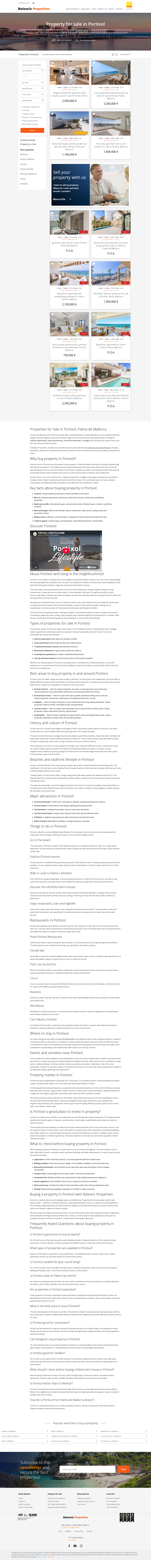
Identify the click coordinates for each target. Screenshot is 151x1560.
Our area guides (111, 1501)
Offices (20, 1498)
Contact (119, 9)
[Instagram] (81, 1546)
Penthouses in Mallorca (109, 1441)
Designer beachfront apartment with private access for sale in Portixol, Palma (69, 94)
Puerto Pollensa (27, 159)
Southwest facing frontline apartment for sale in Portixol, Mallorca (69, 397)
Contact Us (21, 1501)
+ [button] (24, 3)
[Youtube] (75, 1546)
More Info (59, 199)
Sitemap (89, 1531)
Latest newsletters (112, 1507)
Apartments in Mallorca (109, 1431)
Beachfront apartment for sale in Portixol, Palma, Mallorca (111, 346)
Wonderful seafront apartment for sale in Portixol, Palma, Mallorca (111, 295)
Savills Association (24, 1504)
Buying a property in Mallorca (57, 1507)
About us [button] (102, 9)
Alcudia (23, 164)
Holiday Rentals (27, 140)
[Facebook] (69, 1546)
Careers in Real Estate (25, 1507)
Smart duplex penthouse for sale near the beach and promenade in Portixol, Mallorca (69, 347)
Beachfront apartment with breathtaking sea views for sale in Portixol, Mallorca (69, 296)
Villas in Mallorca (57, 1431)
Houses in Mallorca (9, 1431)
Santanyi (24, 183)
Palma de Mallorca (28, 174)
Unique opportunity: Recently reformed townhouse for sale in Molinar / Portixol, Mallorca (111, 398)
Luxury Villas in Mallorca (10, 1436)
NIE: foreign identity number (57, 1504)
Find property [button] (73, 9)
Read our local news (113, 1498)
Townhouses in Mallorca (60, 1441)
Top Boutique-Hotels (113, 1504)
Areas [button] (111, 9)
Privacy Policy (78, 1531)
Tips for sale (81, 1504)
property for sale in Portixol (99, 448)
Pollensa (24, 154)
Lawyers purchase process (85, 1501)
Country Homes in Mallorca (111, 1436)
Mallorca (85, 9)
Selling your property (84, 1498)
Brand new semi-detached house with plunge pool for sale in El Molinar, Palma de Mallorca (111, 245)
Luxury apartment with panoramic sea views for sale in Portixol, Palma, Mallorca (111, 95)
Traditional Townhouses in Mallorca (64, 1436)
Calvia (22, 178)
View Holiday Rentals (87, 40)
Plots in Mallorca (8, 1441)
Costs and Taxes (53, 1501)
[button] (33, 3)
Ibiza (94, 9)
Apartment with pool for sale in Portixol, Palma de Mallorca (69, 244)
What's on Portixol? (64, 40)
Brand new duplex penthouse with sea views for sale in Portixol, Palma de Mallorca (69, 146)
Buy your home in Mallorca (56, 1498)
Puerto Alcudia (26, 169)
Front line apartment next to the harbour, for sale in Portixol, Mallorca (111, 145)
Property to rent (28, 144)
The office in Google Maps (70, 1527)
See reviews (73, 1540)
